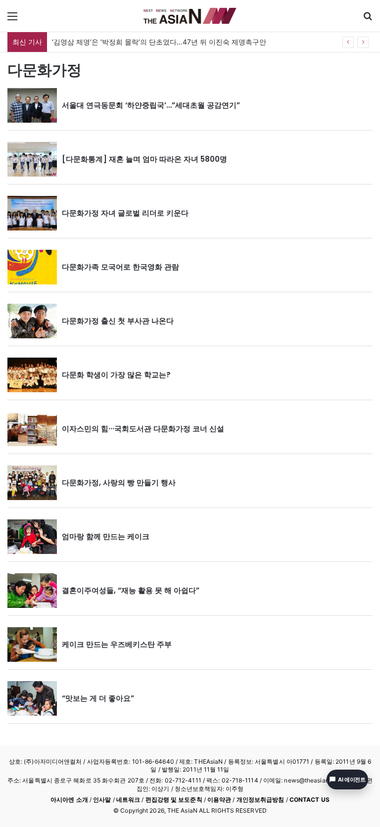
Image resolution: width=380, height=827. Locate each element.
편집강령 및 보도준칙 (173, 799)
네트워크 (128, 799)
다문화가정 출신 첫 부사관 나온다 (118, 321)
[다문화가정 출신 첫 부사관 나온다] (32, 321)
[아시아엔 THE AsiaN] (190, 16)
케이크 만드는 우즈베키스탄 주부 (117, 644)
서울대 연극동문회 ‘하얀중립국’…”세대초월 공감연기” (151, 105)
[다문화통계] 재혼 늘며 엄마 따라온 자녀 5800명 (144, 159)
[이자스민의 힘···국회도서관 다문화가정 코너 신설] (32, 429)
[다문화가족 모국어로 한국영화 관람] (32, 267)
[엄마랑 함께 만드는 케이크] (32, 536)
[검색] (368, 19)
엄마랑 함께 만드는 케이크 (105, 536)
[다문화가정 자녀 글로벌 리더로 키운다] (32, 213)
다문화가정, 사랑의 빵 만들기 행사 (119, 482)
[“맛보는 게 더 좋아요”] (32, 698)
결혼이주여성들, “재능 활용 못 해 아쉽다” (130, 590)
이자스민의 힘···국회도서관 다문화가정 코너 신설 (143, 428)
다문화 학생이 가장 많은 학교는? (116, 374)
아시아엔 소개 (69, 799)
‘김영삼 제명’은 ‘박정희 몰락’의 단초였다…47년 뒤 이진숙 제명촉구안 (159, 42)
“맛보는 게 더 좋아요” (98, 698)
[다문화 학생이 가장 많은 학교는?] (32, 375)
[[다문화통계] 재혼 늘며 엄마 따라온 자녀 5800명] (32, 159)
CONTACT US (309, 799)
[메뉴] (12, 19)
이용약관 (219, 799)
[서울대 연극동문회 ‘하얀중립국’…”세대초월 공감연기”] (32, 105)
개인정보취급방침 (261, 799)
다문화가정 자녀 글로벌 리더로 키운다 (125, 213)
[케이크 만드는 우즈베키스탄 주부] (32, 644)
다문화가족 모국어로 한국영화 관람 (120, 267)
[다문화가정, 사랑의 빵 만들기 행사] (32, 482)
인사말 (102, 799)
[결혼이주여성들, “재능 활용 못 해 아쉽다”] (32, 590)
